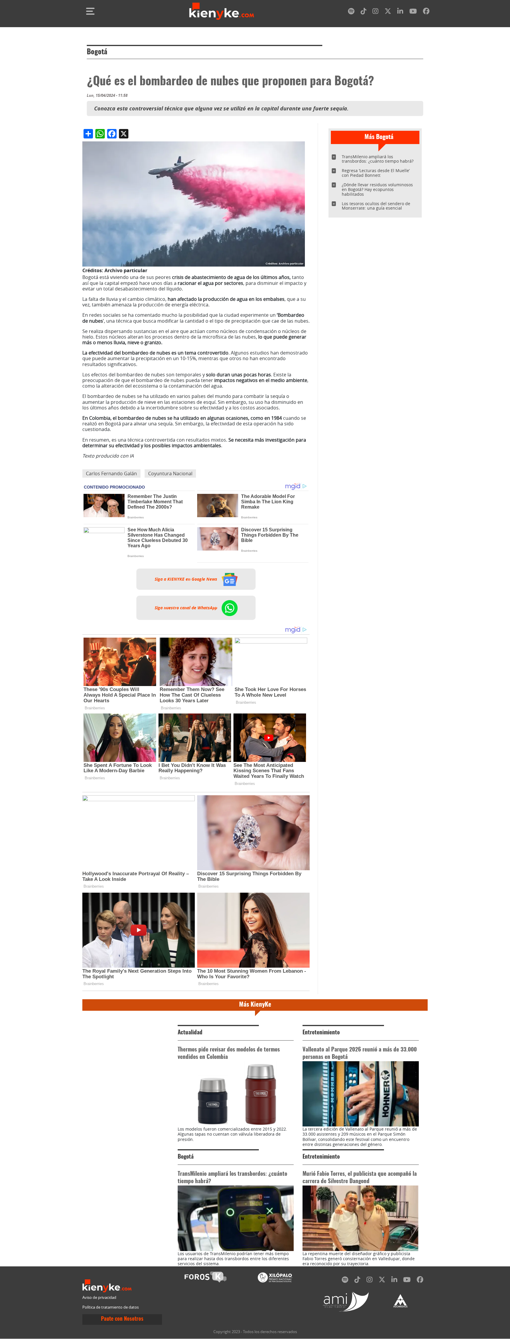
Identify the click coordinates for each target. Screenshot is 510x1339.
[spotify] (351, 12)
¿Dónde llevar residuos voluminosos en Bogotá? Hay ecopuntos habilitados (377, 189)
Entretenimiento (321, 1033)
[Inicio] (221, 11)
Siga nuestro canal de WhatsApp (186, 608)
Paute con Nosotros (122, 1319)
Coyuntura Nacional (170, 473)
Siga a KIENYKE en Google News (186, 579)
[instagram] (375, 12)
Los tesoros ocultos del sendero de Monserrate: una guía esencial (376, 206)
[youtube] (413, 12)
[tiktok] (364, 12)
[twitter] (388, 12)
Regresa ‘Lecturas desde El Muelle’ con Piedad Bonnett (376, 173)
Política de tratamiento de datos (110, 1307)
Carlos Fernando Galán (111, 473)
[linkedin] (400, 12)
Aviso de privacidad (99, 1297)
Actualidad (190, 1033)
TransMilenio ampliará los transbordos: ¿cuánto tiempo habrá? (377, 159)
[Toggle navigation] (90, 11)
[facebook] (426, 12)
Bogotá (97, 52)
